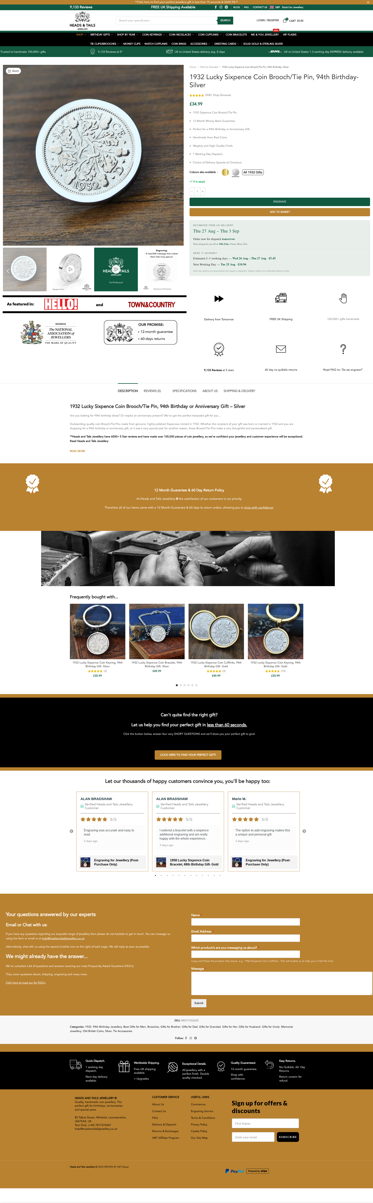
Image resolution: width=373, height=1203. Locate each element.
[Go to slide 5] (192, 685)
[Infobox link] (91, 1071)
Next (304, 831)
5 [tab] (179, 878)
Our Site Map (199, 1138)
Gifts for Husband (249, 1027)
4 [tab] (173, 878)
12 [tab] (220, 878)
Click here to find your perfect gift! (188, 755)
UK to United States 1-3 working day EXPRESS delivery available (242, 52)
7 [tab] (191, 878)
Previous (71, 831)
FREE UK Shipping (281, 319)
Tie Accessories (122, 1031)
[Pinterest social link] (226, 7)
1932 (88, 1027)
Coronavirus (198, 1104)
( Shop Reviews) (218, 95)
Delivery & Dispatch (164, 1124)
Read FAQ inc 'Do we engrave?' (343, 370)
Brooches (153, 1027)
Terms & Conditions (203, 1118)
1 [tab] (155, 878)
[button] (8, 270)
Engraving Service (202, 1111)
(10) (283, 671)
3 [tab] (167, 878)
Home (193, 67)
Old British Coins (93, 1031)
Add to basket (280, 212)
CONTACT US (260, 7)
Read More (77, 451)
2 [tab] (161, 878)
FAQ (246, 7)
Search (225, 20)
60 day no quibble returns (281, 370)
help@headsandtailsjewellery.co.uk (63, 938)
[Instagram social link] (220, 7)
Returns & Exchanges (165, 1131)
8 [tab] (197, 878)
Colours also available (203, 172)
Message (198, 969)
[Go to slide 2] (181, 685)
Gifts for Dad (190, 1027)
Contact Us (159, 1111)
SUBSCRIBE (288, 1137)
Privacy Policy (199, 1124)
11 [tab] (214, 878)
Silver (108, 1031)
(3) (224, 671)
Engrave (279, 202)
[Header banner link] (186, 2)
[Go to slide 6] (196, 685)
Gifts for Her (229, 1027)
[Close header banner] (368, 2)
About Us (158, 1104)
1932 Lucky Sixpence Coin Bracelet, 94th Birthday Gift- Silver (156, 664)
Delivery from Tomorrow (219, 319)
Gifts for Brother (170, 1027)
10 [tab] (208, 878)
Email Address (202, 932)
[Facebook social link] (215, 7)
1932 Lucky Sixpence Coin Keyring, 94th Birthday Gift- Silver (97, 664)
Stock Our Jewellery (292, 7)
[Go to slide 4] (189, 685)
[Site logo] (82, 20)
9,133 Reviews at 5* (28, 52)
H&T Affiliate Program (165, 1138)
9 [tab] (202, 878)
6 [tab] (185, 878)
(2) (105, 671)
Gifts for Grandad (209, 67)
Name (196, 915)
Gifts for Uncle (271, 1027)
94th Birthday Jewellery (107, 1027)
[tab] (128, 389)
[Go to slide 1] (177, 685)
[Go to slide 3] (185, 685)
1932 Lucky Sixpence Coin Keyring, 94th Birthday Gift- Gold (275, 664)
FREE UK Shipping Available (145, 7)
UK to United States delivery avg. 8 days (118, 52)
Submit (198, 1003)
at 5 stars (219, 370)
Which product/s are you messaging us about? (225, 948)
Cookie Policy (199, 1131)
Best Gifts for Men (134, 1027)
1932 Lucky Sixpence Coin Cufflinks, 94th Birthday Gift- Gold (216, 664)
